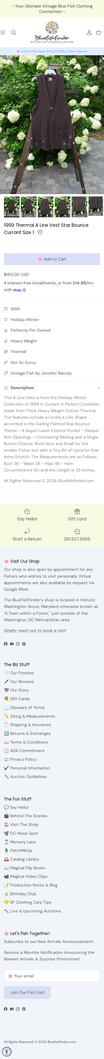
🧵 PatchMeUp (18, 850)
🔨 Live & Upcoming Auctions (32, 911)
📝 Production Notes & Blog (31, 885)
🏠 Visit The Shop (21, 824)
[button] (40, 233)
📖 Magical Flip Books (24, 868)
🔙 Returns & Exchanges (27, 733)
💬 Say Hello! (16, 807)
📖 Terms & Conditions (26, 742)
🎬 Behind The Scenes (25, 815)
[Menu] (5, 32)
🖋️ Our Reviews (19, 681)
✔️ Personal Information (27, 768)
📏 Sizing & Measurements (29, 716)
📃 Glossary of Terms (24, 707)
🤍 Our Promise (19, 672)
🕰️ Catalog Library (21, 859)
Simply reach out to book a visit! (35, 630)
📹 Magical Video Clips (26, 876)
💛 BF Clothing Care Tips (28, 902)
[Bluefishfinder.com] (52, 32)
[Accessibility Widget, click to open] (7, 1052)
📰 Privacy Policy (20, 759)
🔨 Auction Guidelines (25, 776)
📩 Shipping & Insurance (27, 724)
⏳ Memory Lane (20, 842)
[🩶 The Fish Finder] (16, 32)
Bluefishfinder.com (61, 1042)
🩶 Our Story (16, 690)
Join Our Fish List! (27, 992)
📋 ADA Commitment (24, 750)
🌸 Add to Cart (52, 259)
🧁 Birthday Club (20, 893)
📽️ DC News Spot (21, 833)
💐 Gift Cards (17, 698)
